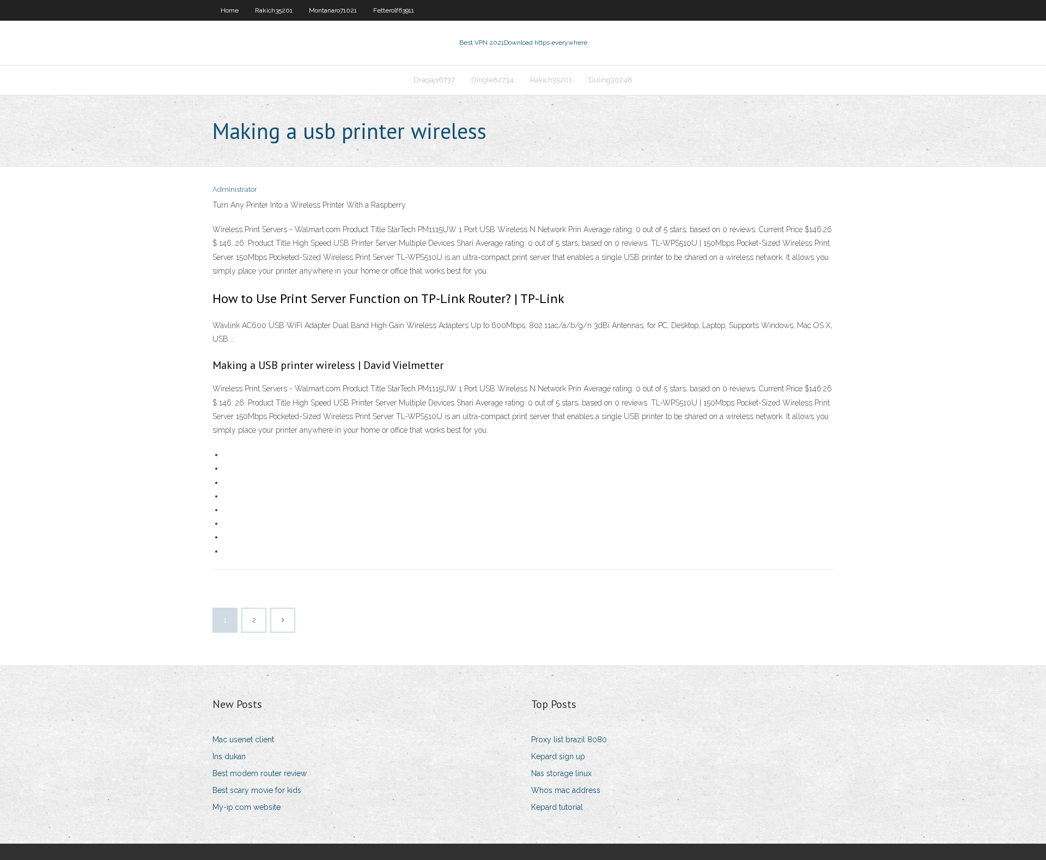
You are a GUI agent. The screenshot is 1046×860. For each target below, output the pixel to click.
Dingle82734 (492, 80)
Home (230, 10)
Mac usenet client (243, 739)
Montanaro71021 (333, 10)
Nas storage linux (561, 773)
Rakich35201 (274, 10)
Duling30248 (610, 80)
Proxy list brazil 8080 (569, 739)
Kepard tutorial (557, 807)
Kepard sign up (558, 756)
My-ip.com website (246, 807)
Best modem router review (259, 773)
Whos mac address (565, 790)
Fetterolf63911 (393, 10)
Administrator (234, 189)
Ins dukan (229, 756)
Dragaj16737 (434, 80)
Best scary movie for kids (256, 790)
